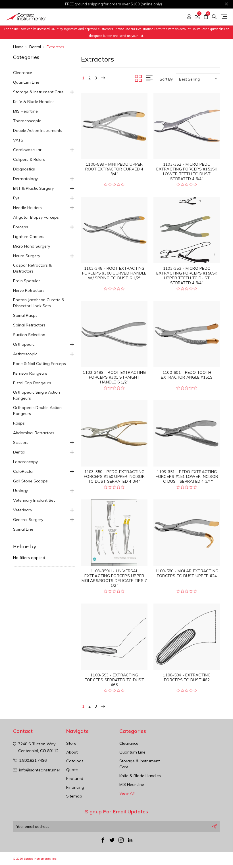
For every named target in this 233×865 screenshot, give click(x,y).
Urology (20, 490)
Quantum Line (26, 82)
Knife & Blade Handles (34, 101)
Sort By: (167, 79)
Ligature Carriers (28, 236)
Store (71, 743)
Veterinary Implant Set (34, 500)
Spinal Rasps (25, 315)
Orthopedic (23, 344)
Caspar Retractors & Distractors (32, 268)
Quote (72, 769)
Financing (75, 787)
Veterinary (22, 509)
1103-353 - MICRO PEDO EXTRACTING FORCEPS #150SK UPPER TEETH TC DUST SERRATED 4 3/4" (186, 275)
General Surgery (28, 519)
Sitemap (74, 796)
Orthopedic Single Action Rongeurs (36, 395)
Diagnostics (24, 169)
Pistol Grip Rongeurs (32, 382)
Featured (74, 778)
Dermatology (25, 178)
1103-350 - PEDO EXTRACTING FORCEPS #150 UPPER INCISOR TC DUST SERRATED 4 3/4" (114, 476)
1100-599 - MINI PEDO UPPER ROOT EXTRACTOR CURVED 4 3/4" (114, 169)
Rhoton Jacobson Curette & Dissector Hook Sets (39, 302)
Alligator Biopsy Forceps (36, 217)
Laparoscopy (25, 461)
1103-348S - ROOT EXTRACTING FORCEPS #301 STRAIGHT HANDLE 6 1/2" (114, 377)
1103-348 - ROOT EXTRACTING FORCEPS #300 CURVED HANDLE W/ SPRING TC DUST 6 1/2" (114, 273)
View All (126, 793)
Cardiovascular (27, 149)
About (72, 752)
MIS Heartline (25, 111)
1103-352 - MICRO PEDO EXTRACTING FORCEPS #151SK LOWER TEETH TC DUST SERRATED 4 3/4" (186, 171)
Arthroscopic (25, 353)
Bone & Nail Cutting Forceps (39, 363)
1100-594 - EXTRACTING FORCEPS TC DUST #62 (187, 677)
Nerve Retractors (29, 290)
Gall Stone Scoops (30, 481)
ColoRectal (23, 471)
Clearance (22, 72)
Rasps (19, 423)
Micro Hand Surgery (31, 246)
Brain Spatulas (27, 280)
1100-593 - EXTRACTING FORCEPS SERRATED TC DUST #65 (114, 679)
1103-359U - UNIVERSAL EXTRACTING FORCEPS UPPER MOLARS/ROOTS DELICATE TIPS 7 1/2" (114, 578)
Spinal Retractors (29, 325)
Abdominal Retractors (33, 432)
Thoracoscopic (27, 120)
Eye (16, 198)
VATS (18, 140)
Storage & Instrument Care (38, 91)
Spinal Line (23, 529)
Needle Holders (27, 207)
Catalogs (75, 760)
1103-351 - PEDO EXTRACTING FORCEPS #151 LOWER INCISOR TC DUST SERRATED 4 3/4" (187, 476)
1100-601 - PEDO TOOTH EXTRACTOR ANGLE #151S (187, 375)
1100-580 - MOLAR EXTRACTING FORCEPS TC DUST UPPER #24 (187, 573)
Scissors (20, 442)
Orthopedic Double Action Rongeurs (37, 410)
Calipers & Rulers (29, 159)
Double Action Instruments (37, 130)
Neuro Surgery (26, 255)
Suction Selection (29, 334)
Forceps (20, 226)
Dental (19, 452)
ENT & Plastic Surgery (33, 188)
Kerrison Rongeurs (30, 373)
